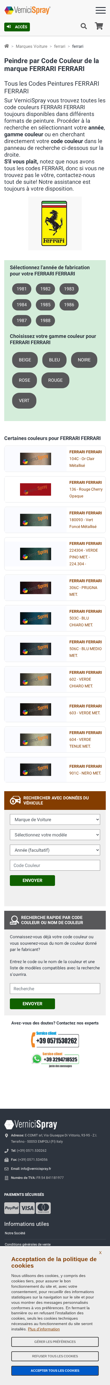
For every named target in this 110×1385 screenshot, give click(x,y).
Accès (21, 27)
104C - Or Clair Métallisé (85, 459)
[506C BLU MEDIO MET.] (36, 649)
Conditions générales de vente (27, 1244)
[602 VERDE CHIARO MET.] (36, 679)
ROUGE (55, 380)
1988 (45, 320)
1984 (22, 304)
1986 (69, 304)
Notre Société (15, 1233)
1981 (22, 289)
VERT (24, 400)
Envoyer (32, 880)
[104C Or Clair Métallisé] (36, 458)
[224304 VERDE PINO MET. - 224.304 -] (36, 554)
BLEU (54, 360)
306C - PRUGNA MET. (85, 588)
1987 (22, 320)
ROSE (24, 380)
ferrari (59, 46)
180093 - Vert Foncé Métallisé (85, 520)
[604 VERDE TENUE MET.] (36, 739)
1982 (45, 289)
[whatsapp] (55, 1060)
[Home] (6, 46)
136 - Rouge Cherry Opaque (86, 489)
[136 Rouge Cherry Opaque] (36, 489)
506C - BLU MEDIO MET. (85, 649)
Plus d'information (44, 1329)
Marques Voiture (31, 46)
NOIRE (84, 360)
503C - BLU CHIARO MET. (85, 618)
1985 (45, 304)
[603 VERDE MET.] (36, 709)
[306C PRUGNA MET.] (36, 587)
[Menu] (101, 11)
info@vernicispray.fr (36, 1169)
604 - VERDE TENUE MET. (85, 739)
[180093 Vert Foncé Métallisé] (36, 520)
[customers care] (55, 1039)
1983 (69, 289)
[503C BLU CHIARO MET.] (36, 618)
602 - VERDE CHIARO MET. (85, 679)
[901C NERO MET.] (36, 769)
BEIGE (25, 360)
